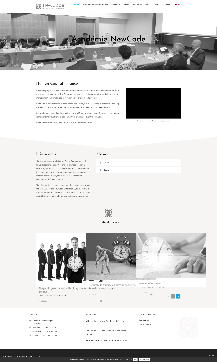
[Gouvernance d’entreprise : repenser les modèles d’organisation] (71, 258)
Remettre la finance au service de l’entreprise (117, 256)
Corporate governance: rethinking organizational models (68, 258)
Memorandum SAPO (167, 255)
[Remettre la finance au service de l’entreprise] (121, 256)
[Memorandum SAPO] (171, 255)
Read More (43, 301)
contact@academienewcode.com (44, 331)
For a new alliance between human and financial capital (107, 332)
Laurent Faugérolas (148, 287)
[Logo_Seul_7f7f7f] (108, 210)
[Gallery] (74, 258)
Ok (135, 359)
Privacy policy (143, 320)
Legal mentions (144, 324)
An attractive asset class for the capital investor (106, 340)
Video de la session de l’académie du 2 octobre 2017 (106, 323)
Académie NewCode (48, 295)
